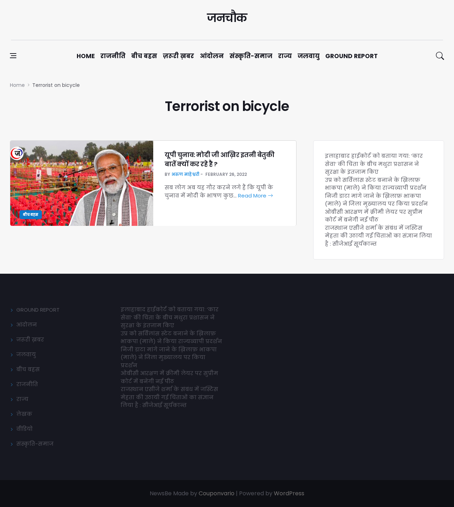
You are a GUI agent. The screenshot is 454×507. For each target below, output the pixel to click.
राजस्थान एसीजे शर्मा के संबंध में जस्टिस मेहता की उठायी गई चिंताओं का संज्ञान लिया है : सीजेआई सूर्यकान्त (378, 235)
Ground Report (351, 56)
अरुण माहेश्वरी (185, 174)
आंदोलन (212, 56)
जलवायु (309, 56)
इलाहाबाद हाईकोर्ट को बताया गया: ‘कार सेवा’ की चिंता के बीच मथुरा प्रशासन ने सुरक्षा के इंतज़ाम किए (374, 164)
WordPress (289, 493)
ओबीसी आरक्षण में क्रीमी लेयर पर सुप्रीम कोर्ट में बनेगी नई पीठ (373, 216)
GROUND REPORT (38, 309)
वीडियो (24, 429)
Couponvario (216, 493)
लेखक (24, 414)
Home (86, 56)
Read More (253, 195)
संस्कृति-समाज (250, 56)
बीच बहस (144, 56)
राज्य (285, 56)
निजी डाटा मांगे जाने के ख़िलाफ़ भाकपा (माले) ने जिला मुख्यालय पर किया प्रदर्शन (376, 200)
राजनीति (113, 56)
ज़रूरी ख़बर (178, 56)
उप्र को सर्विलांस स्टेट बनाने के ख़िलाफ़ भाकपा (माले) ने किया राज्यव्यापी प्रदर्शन (375, 184)
